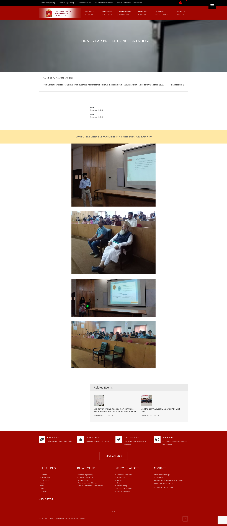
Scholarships (121, 477)
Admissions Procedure (124, 475)
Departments (125, 12)
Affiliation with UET (46, 477)
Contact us (43, 491)
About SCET (90, 12)
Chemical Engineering (66, 3)
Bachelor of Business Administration (129, 3)
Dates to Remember (123, 491)
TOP (113, 511)
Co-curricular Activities (124, 488)
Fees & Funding (122, 486)
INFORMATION (113, 455)
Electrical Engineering (48, 3)
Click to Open (168, 487)
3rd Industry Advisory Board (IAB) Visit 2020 (160, 410)
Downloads (161, 12)
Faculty (42, 483)
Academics (143, 12)
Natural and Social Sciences (104, 3)
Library (119, 483)
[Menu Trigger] (212, 5)
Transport (120, 480)
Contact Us (180, 12)
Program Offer (44, 480)
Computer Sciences (84, 3)
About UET (43, 475)
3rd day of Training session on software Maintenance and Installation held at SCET (115, 410)
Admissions (107, 12)
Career (42, 488)
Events (42, 486)
